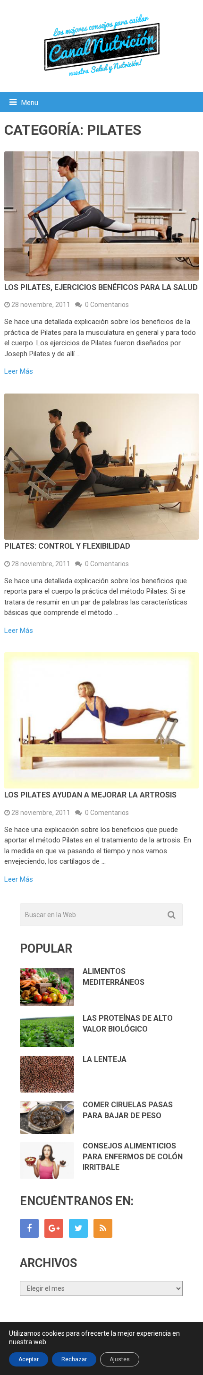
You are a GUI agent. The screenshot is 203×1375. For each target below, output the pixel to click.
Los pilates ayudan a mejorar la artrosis (90, 794)
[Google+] (53, 1228)
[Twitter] (78, 1228)
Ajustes (120, 1359)
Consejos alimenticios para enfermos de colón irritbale (133, 1156)
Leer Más (18, 371)
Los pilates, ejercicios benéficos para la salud (101, 287)
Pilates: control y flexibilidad (67, 546)
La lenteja (105, 1059)
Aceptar (28, 1359)
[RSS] (102, 1228)
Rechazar (74, 1359)
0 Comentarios (107, 304)
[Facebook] (29, 1228)
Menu (29, 102)
